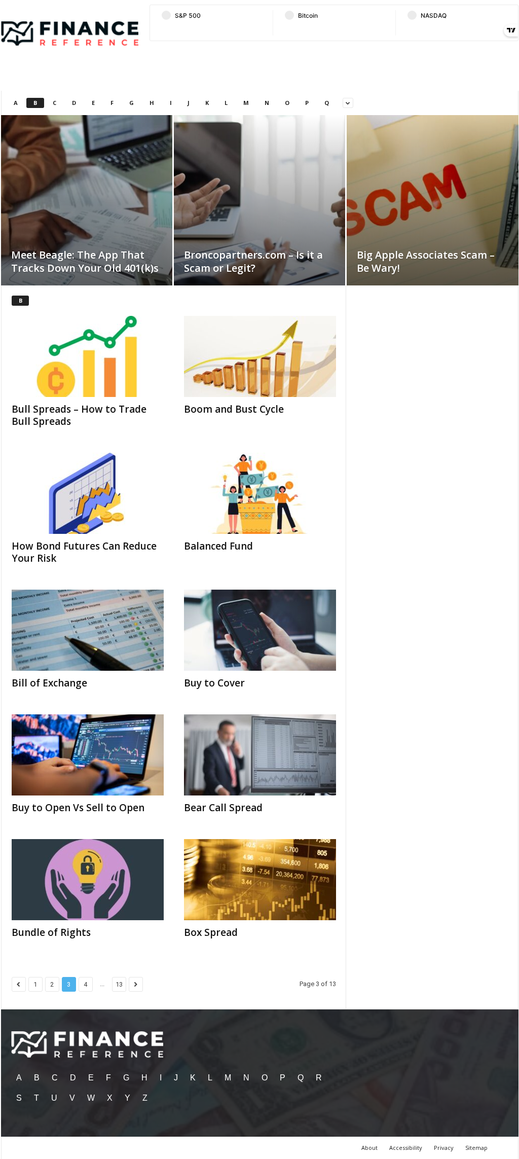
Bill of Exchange (49, 683)
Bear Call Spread (223, 807)
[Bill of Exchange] (88, 630)
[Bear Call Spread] (260, 754)
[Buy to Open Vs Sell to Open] (88, 754)
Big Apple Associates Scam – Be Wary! (426, 261)
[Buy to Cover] (260, 630)
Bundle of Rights (51, 932)
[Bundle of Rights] (88, 879)
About (369, 1147)
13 (119, 984)
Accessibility (405, 1147)
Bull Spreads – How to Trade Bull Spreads (79, 415)
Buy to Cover (214, 683)
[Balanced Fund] (260, 493)
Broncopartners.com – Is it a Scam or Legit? (253, 261)
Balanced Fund (218, 546)
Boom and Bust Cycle (234, 409)
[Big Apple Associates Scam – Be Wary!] (432, 216)
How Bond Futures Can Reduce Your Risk (84, 552)
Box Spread (211, 932)
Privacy (444, 1147)
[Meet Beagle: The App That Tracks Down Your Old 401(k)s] (86, 215)
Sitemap (476, 1147)
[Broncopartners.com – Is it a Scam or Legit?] (259, 215)
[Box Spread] (260, 879)
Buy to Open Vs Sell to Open (78, 807)
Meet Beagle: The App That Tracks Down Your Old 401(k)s (85, 261)
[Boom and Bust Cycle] (260, 356)
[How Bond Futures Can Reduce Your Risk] (88, 493)
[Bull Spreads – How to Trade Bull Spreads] (88, 356)
